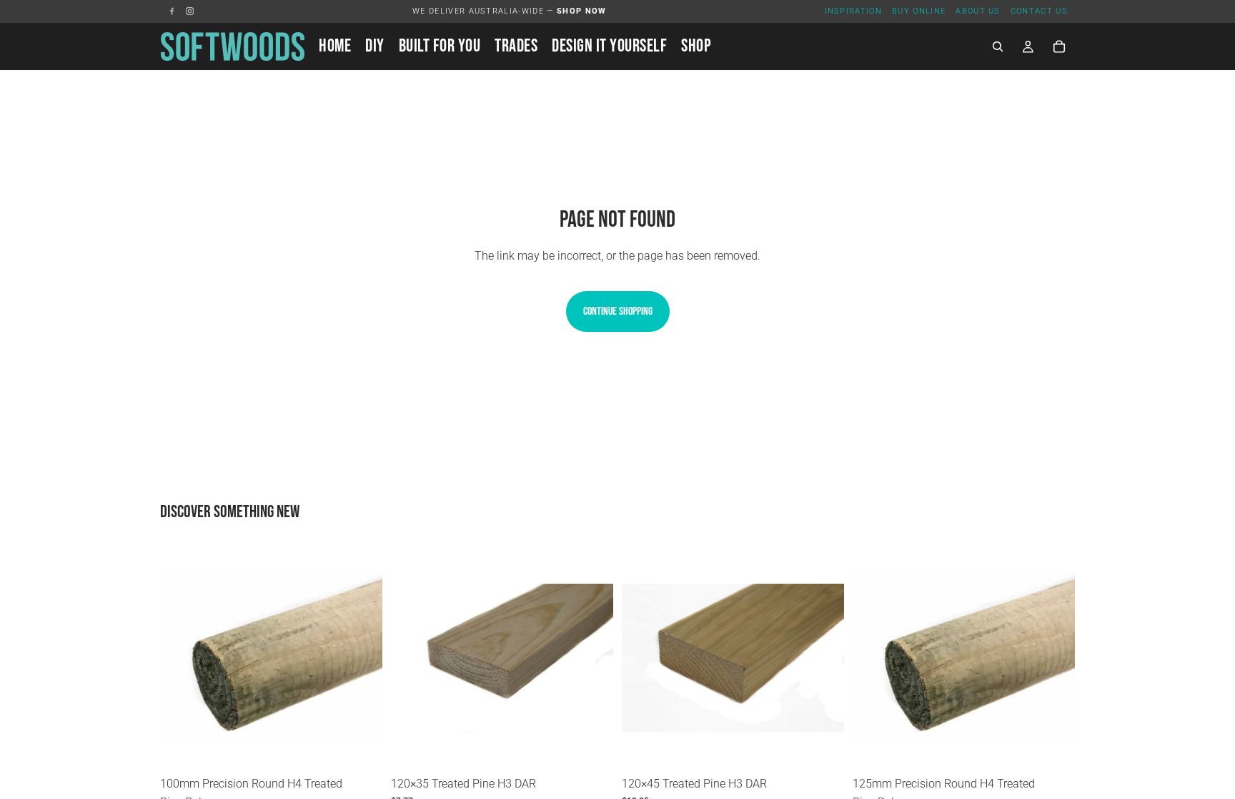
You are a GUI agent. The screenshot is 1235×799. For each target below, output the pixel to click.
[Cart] (1059, 46)
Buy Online (919, 11)
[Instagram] (189, 11)
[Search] (997, 46)
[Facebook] (172, 11)
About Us (978, 11)
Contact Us (1039, 11)
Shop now (582, 11)
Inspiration (854, 11)
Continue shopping (618, 311)
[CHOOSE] (360, 747)
